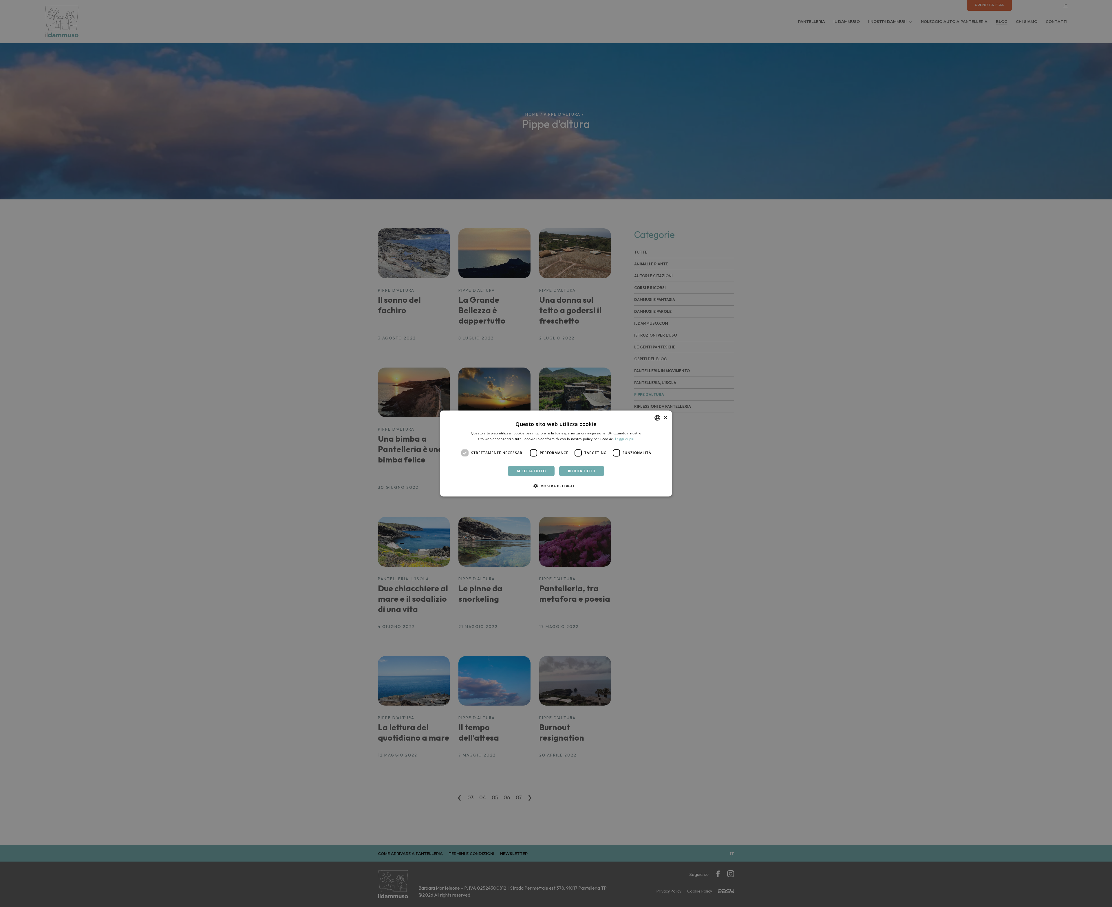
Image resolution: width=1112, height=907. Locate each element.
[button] (556, 485)
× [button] (665, 417)
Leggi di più (624, 438)
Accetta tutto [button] (531, 470)
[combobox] (657, 418)
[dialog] (556, 454)
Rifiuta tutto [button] (581, 470)
